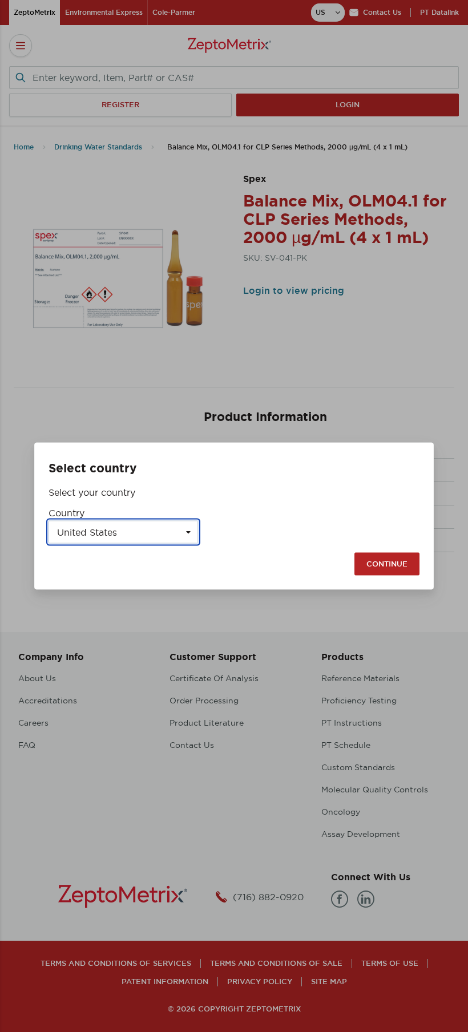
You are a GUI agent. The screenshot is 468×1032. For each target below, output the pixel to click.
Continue (387, 564)
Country (66, 513)
